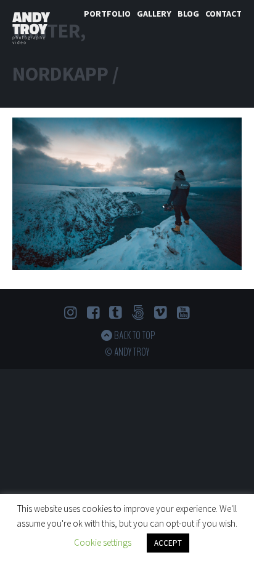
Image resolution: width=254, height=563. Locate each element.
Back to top (134, 335)
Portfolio (107, 13)
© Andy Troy (127, 352)
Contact (223, 13)
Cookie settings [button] (102, 542)
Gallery (154, 13)
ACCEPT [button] (168, 543)
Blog (188, 13)
